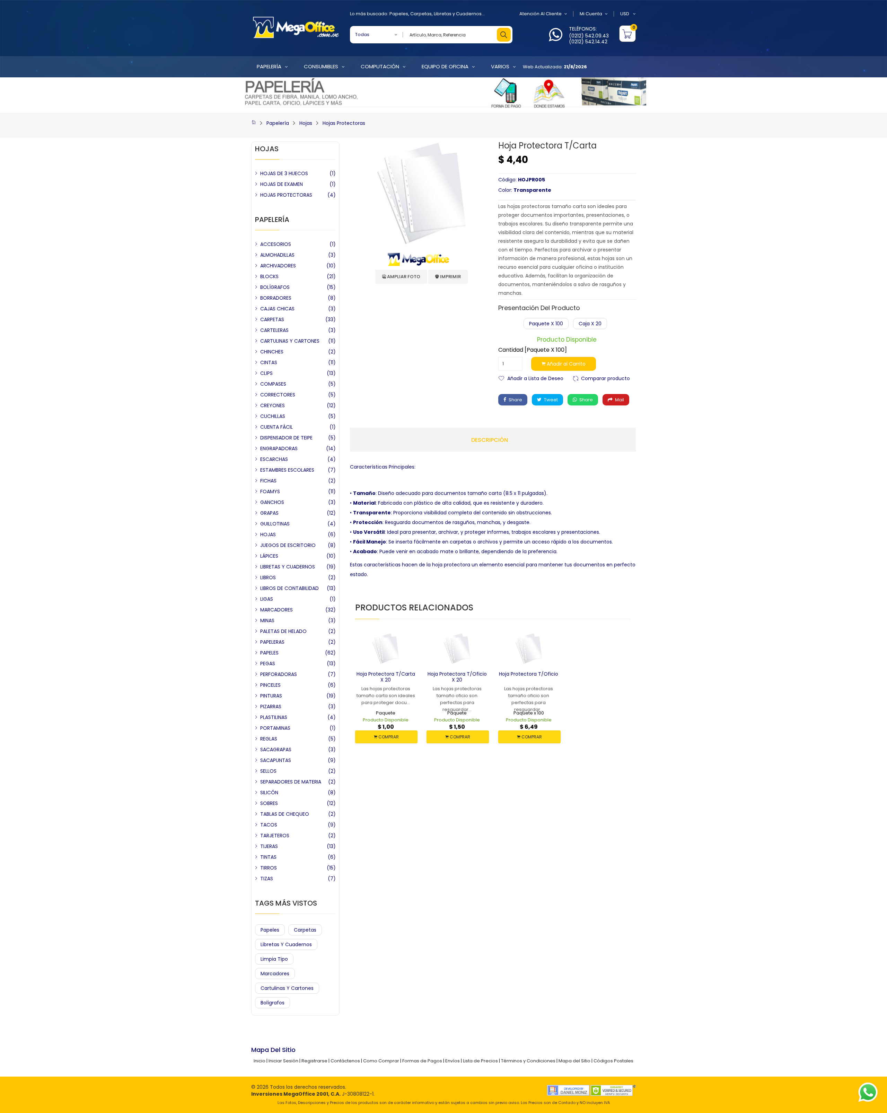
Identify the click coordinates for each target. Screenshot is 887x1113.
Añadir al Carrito (565, 363)
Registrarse (314, 1061)
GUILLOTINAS (275, 523)
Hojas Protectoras (344, 123)
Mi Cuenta (591, 13)
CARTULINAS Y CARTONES (289, 340)
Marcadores (275, 973)
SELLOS (268, 771)
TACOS (268, 824)
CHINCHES (271, 351)
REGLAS (268, 738)
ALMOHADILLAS (277, 254)
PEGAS (267, 663)
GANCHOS (272, 502)
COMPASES (273, 383)
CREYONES (272, 405)
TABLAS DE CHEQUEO (284, 814)
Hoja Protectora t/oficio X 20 (457, 676)
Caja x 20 (590, 323)
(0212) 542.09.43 (589, 35)
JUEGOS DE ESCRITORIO (288, 545)
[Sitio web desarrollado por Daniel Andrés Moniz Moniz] (568, 1090)
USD (625, 13)
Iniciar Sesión (283, 1061)
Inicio (259, 1061)
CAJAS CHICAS (277, 308)
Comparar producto (605, 378)
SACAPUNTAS (275, 760)
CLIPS (266, 373)
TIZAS (266, 878)
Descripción (489, 440)
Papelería (277, 123)
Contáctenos (345, 1061)
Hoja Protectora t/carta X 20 (386, 676)
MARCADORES (276, 609)
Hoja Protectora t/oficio (528, 673)
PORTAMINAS (275, 728)
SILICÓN (269, 792)
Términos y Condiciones (528, 1061)
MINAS (267, 620)
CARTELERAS (274, 330)
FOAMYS (270, 491)
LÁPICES (269, 556)
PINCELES (270, 685)
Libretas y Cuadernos (458, 13)
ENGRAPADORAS (279, 448)
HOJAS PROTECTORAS (286, 194)
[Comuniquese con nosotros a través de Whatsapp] (555, 38)
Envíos (452, 1061)
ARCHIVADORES (278, 265)
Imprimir (450, 276)
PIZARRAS (270, 706)
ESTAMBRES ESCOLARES (287, 469)
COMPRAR (388, 737)
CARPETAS (272, 319)
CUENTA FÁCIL (276, 426)
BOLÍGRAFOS (275, 287)
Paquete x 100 (546, 323)
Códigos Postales (613, 1061)
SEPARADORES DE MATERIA (290, 781)
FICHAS (268, 480)
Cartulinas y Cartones (287, 988)
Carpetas (421, 13)
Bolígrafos (272, 1002)
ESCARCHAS (274, 459)
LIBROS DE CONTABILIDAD (289, 588)
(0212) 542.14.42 (588, 41)
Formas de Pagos (422, 1061)
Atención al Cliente (540, 13)
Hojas (305, 123)
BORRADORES (275, 297)
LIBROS (268, 577)
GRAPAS (269, 513)
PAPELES (269, 652)
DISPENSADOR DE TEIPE (286, 437)
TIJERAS (269, 846)
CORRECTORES (277, 394)
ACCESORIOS (275, 244)
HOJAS (268, 534)
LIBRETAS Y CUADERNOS (287, 566)
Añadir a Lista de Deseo (535, 378)
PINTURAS (271, 695)
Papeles (398, 13)
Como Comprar (381, 1061)
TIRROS (268, 867)
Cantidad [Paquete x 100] (532, 349)
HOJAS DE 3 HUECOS (284, 173)
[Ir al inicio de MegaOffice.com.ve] (253, 123)
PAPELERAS (272, 642)
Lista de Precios (480, 1061)
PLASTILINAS (273, 717)
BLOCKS (269, 276)
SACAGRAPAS (275, 749)
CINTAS (268, 362)
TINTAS (268, 857)
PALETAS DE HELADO (283, 631)
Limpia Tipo (274, 959)
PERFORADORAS (278, 674)
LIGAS (266, 599)
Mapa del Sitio (574, 1061)
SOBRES (269, 803)
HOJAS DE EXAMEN (281, 184)
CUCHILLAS (272, 416)
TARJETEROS (274, 835)
